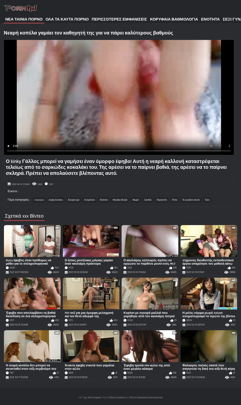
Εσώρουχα (73, 200)
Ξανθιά (148, 200)
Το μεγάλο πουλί (191, 200)
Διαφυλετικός (56, 200)
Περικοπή (162, 200)
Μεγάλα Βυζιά (120, 200)
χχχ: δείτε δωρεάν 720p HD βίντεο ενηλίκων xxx (106, 397)
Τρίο (207, 200)
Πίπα (174, 200)
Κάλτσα (104, 200)
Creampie (39, 200)
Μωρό (136, 200)
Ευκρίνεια (89, 200)
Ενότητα (210, 19)
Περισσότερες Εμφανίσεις (119, 19)
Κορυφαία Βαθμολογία (174, 19)
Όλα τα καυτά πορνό (67, 19)
